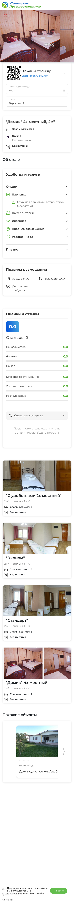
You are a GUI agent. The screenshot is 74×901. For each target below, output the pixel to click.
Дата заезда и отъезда (19, 87)
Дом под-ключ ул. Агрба (39, 771)
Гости (12, 99)
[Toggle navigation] (68, 5)
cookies (40, 893)
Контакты (7, 899)
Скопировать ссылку (35, 75)
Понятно (59, 890)
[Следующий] (63, 751)
